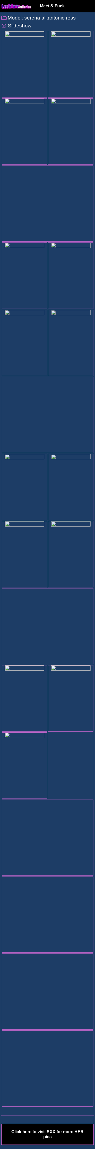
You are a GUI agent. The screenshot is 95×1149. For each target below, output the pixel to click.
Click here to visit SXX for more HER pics (47, 1134)
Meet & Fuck (52, 6)
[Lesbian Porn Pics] (16, 6)
